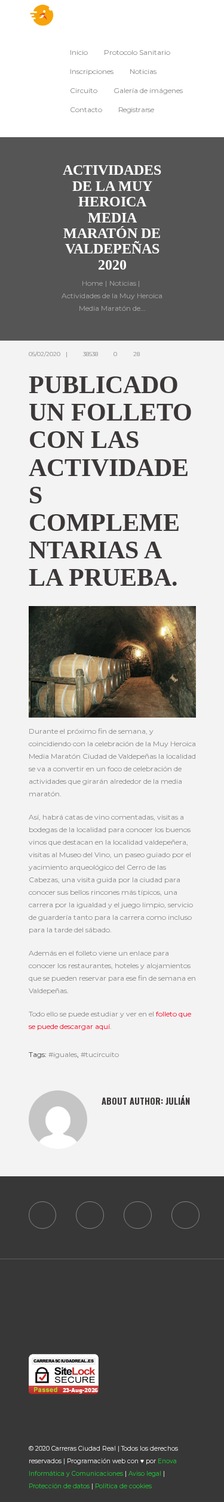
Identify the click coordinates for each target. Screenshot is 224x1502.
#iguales (62, 1054)
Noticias (122, 283)
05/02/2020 (44, 354)
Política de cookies (123, 1486)
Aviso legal (144, 1474)
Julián (177, 1101)
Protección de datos (59, 1486)
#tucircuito (100, 1054)
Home (92, 283)
